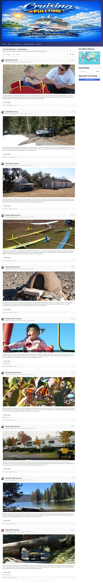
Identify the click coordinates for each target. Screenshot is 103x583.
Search (97, 71)
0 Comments (14, 105)
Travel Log (8, 363)
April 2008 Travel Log (11, 111)
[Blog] (11, 44)
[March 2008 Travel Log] (39, 183)
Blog (9, 44)
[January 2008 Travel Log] (39, 286)
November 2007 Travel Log (13, 372)
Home (4, 44)
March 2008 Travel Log (12, 163)
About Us (38, 44)
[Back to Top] (101, 581)
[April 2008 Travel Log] (39, 131)
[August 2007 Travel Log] (39, 549)
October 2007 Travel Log (12, 426)
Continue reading (7, 102)
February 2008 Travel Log (12, 215)
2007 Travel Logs (30, 320)
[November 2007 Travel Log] (39, 392)
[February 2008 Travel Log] (39, 234)
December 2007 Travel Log (13, 318)
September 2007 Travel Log (13, 478)
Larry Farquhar (21, 61)
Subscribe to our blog (89, 79)
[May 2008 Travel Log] (39, 79)
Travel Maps (17, 44)
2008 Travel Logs (29, 61)
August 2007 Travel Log (12, 530)
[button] (67, 54)
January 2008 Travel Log (12, 267)
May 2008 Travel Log (11, 60)
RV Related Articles (28, 44)
